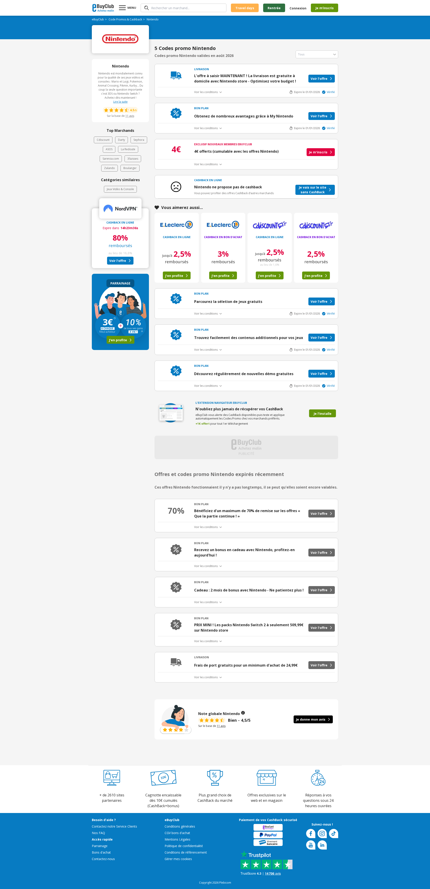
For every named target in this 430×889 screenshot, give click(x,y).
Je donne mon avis (310, 719)
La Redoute (128, 149)
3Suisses (132, 159)
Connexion (298, 8)
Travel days (244, 8)
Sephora (138, 140)
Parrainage (100, 846)
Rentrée (274, 8)
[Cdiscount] (269, 225)
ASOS (109, 149)
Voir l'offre (117, 261)
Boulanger (130, 168)
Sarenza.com (111, 159)
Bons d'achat (101, 852)
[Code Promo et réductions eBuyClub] (103, 8)
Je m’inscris (324, 8)
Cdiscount (103, 140)
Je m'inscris (318, 152)
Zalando (109, 168)
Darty (121, 140)
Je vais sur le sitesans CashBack (312, 189)
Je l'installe (322, 413)
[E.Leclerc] (176, 225)
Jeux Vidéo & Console (120, 189)
